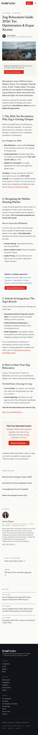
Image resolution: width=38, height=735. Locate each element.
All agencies (6, 664)
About (4, 709)
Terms (4, 728)
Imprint (10, 728)
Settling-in (5, 685)
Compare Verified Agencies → (15, 288)
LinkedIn (17, 728)
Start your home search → (14, 72)
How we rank (6, 711)
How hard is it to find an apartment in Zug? (19, 483)
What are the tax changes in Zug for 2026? (19, 477)
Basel (3, 671)
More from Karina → (8, 544)
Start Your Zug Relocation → (12, 412)
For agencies (6, 706)
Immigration (5, 682)
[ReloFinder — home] (8, 3)
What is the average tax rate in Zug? (19, 495)
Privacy (28, 726)
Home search (6, 680)
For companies (6, 698)
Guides (4, 690)
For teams (5, 701)
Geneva (4, 669)
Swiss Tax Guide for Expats (18, 187)
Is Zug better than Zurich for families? (19, 489)
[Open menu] (35, 3)
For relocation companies (9, 703)
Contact (4, 714)
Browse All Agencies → (19, 443)
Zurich (4, 666)
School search (6, 687)
